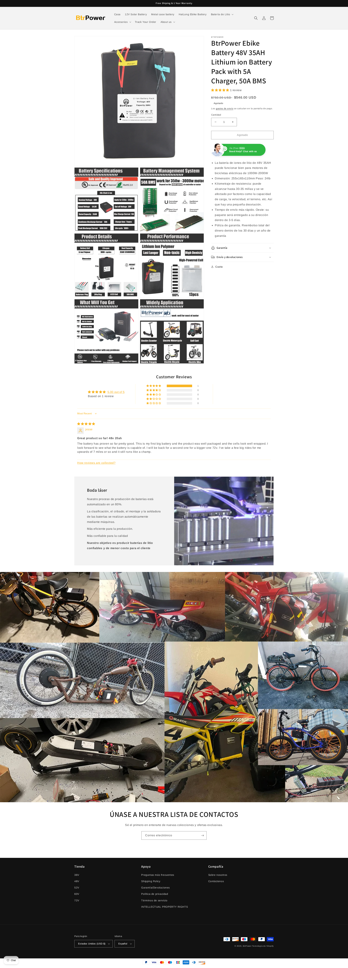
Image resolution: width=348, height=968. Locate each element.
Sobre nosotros (217, 874)
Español (122, 943)
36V (76, 874)
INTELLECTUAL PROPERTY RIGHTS (164, 906)
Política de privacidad (154, 893)
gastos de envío (224, 108)
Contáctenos (216, 881)
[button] (222, 14)
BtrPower (247, 946)
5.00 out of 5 (116, 392)
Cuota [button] (219, 266)
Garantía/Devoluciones (155, 887)
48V (76, 881)
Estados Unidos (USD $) (91, 943)
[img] (86, 423)
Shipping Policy (150, 881)
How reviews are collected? (96, 462)
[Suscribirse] (202, 835)
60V (76, 893)
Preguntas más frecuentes (157, 874)
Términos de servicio (154, 900)
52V (76, 887)
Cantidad (216, 114)
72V (76, 900)
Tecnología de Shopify (263, 946)
